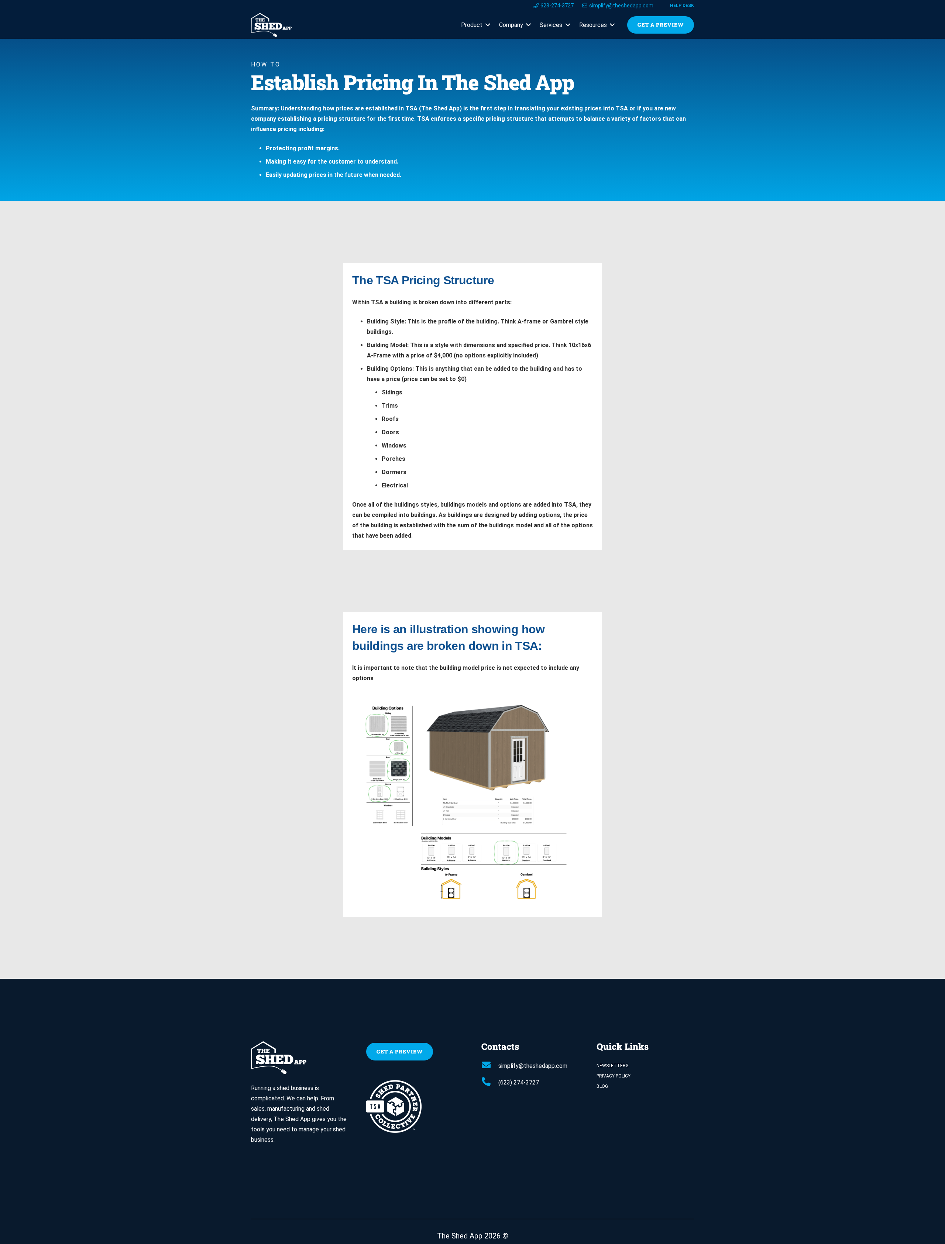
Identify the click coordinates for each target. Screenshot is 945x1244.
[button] (486, 25)
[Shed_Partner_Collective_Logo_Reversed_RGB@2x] (415, 1106)
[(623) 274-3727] (489, 1082)
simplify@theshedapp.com (532, 1065)
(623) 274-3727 (518, 1082)
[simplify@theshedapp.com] (489, 1066)
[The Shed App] (271, 25)
